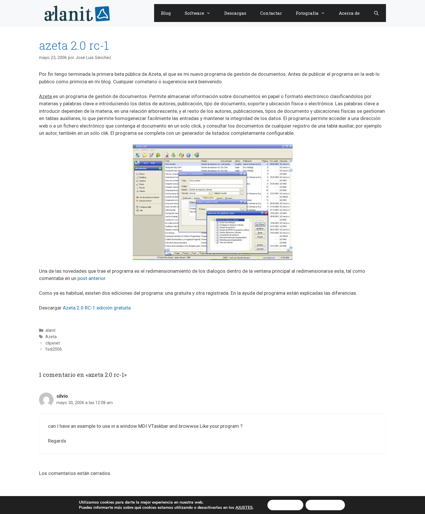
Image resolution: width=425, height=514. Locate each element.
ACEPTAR (285, 505)
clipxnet (52, 343)
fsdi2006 (53, 349)
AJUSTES (244, 507)
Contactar (271, 13)
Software (194, 13)
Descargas (235, 13)
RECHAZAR (325, 505)
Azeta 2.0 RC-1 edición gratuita (97, 308)
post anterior (91, 278)
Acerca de (349, 13)
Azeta (51, 336)
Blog (166, 13)
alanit (50, 330)
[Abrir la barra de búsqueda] (376, 13)
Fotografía (307, 13)
